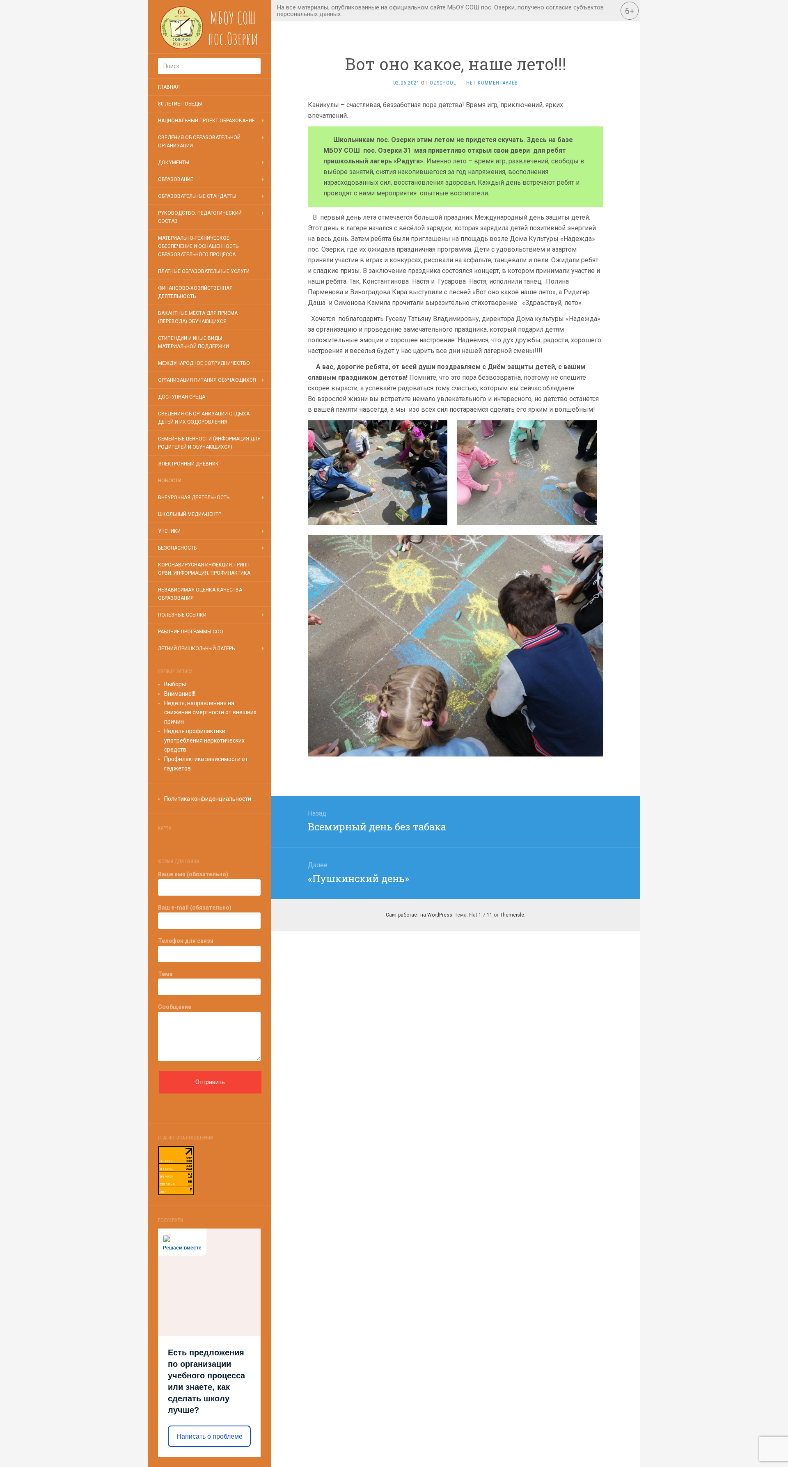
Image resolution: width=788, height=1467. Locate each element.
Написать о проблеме (209, 1436)
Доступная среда (181, 397)
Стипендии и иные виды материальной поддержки (193, 342)
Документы (173, 162)
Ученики (169, 531)
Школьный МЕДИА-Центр (189, 514)
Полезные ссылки (182, 615)
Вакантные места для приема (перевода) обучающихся (198, 317)
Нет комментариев (492, 83)
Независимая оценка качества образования (200, 594)
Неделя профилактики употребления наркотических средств (204, 740)
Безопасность (177, 548)
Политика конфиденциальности (207, 798)
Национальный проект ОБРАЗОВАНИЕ (206, 121)
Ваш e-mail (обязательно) (194, 907)
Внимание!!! (179, 693)
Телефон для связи (185, 941)
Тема (165, 974)
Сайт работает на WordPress (419, 915)
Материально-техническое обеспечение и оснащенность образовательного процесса (198, 246)
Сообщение (174, 1007)
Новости (169, 481)
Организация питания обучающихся (207, 380)
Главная (169, 87)
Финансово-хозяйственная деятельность (195, 292)
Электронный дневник (188, 464)
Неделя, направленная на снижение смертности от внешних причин (210, 712)
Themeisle (512, 915)
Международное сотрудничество (204, 363)
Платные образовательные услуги (204, 271)
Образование (175, 179)
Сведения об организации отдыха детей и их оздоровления (204, 418)
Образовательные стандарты (197, 196)
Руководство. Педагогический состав (200, 217)
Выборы (175, 684)
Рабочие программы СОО (190, 632)
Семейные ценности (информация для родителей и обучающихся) (209, 443)
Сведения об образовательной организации (199, 142)
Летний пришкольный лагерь (196, 648)
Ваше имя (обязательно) (193, 874)
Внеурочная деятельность (193, 497)
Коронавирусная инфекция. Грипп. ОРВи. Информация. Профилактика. (205, 569)
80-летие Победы (180, 104)
